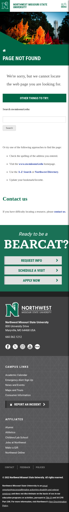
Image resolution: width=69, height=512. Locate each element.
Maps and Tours (14, 390)
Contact (9, 467)
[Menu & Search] (64, 6)
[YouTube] (29, 348)
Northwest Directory (46, 172)
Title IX (49, 498)
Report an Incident (27, 404)
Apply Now (31, 280)
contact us (59, 211)
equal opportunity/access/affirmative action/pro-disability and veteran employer (30, 490)
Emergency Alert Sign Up (19, 380)
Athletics (10, 432)
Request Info (31, 260)
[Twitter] (15, 348)
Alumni (9, 427)
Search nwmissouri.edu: (16, 109)
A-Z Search (24, 172)
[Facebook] (7, 348)
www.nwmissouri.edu (31, 164)
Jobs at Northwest (15, 442)
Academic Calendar (16, 375)
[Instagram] (22, 348)
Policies (40, 467)
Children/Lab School (16, 437)
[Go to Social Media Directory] (37, 348)
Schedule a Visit (31, 270)
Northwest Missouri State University (30, 6)
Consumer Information (18, 395)
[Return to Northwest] (5, 6)
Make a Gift (11, 447)
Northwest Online (15, 452)
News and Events (15, 385)
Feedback (25, 467)
